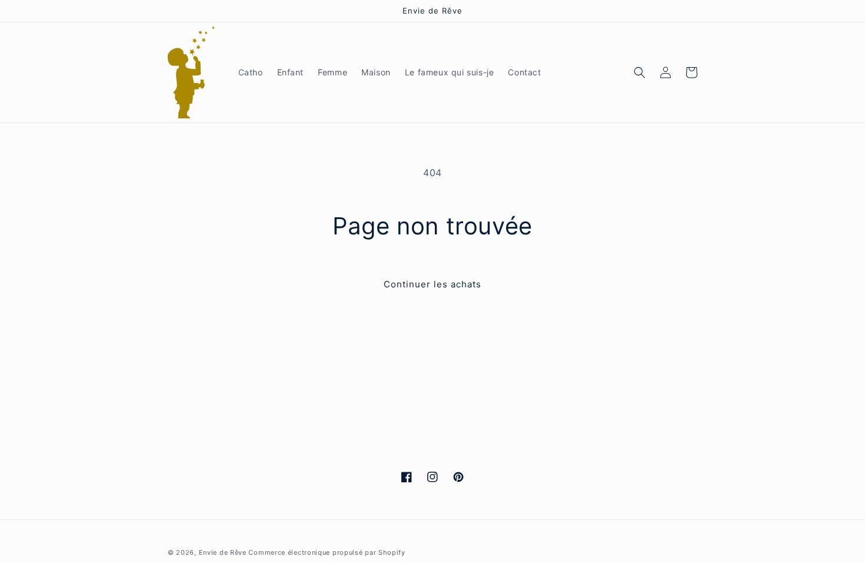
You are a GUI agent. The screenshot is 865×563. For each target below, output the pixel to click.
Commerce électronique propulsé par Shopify (326, 552)
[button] (640, 72)
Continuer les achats (432, 284)
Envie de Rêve (223, 552)
